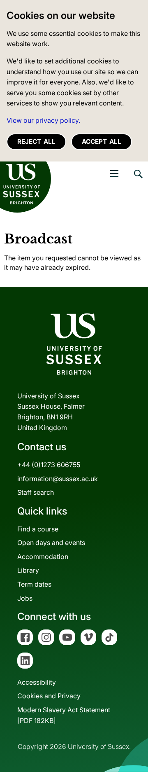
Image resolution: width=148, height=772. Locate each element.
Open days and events (51, 542)
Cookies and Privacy (49, 696)
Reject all (36, 141)
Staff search (35, 492)
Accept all (101, 141)
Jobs (24, 598)
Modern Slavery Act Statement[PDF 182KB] (63, 715)
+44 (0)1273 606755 (48, 465)
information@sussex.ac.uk (57, 479)
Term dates (34, 584)
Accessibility (36, 682)
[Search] (137, 180)
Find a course (37, 529)
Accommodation (42, 556)
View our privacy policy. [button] (43, 120)
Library (28, 570)
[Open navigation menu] (114, 173)
